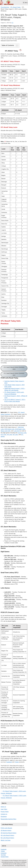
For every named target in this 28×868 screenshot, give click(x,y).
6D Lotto (15, 434)
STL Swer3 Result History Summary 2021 (14, 374)
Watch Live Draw (5, 840)
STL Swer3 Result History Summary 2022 (14, 368)
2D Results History (6, 830)
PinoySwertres (5, 7)
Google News (4, 856)
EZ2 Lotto (3, 434)
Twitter (17, 762)
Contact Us (4, 814)
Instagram (3, 853)
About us (3, 806)
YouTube (3, 855)
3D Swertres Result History (8, 833)
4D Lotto (9, 434)
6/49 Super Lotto (20, 429)
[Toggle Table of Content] (16, 45)
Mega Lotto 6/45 (5, 431)
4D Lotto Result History (7, 835)
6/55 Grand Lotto (9, 429)
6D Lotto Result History (7, 838)
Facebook (9, 762)
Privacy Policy (5, 811)
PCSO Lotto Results (6, 828)
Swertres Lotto (22, 432)
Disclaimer (4, 816)
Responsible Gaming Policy (8, 819)
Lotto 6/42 (17, 431)
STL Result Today (15, 7)
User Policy (4, 809)
